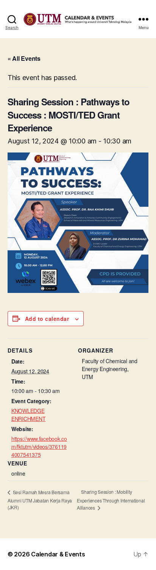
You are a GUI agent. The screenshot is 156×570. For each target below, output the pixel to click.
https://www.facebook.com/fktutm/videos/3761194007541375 (39, 446)
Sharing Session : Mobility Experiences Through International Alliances (111, 499)
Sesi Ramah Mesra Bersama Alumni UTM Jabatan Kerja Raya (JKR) (40, 499)
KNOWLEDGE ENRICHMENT (28, 414)
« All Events (24, 58)
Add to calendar (47, 318)
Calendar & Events (58, 554)
